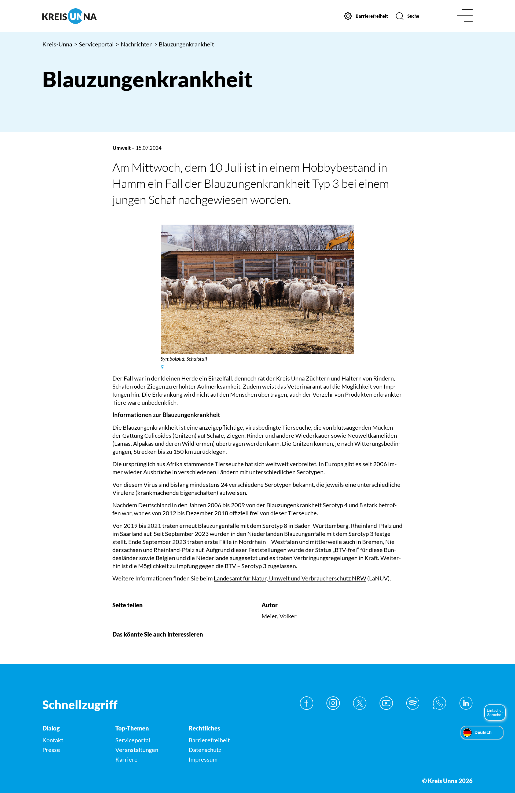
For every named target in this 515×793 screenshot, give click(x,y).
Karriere (126, 759)
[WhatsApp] (439, 703)
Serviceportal (94, 44)
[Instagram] (333, 703)
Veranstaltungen (136, 749)
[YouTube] (386, 703)
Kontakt (52, 740)
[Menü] (465, 16)
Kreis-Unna (57, 44)
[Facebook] (306, 703)
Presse (51, 749)
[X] (359, 703)
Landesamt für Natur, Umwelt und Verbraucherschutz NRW (290, 578)
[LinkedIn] (466, 703)
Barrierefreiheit (209, 740)
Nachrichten (134, 44)
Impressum (203, 759)
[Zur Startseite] (93, 16)
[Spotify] (413, 703)
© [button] (162, 367)
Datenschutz (205, 749)
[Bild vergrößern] (257, 289)
